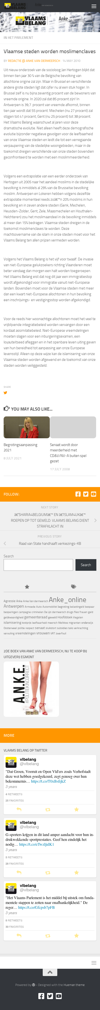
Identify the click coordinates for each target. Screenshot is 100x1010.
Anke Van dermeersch (35, 601)
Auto (39, 606)
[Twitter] (86, 494)
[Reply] (19, 809)
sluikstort (51, 628)
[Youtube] (93, 494)
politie (21, 628)
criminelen (37, 612)
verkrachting (81, 628)
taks (70, 628)
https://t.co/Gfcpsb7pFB (36, 907)
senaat (40, 628)
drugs (70, 612)
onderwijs (87, 622)
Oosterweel (10, 628)
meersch (53, 622)
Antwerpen (14, 606)
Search (9, 556)
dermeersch (59, 612)
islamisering (12, 622)
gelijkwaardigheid (14, 617)
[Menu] (94, 6)
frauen (83, 612)
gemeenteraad (35, 617)
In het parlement (18, 38)
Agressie (10, 601)
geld (90, 612)
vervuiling (9, 633)
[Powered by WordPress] (33, 984)
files (76, 612)
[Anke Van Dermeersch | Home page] (37, 6)
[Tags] (73, 587)
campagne (25, 612)
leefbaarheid (39, 622)
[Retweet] (47, 809)
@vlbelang (29, 763)
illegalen (78, 617)
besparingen (11, 612)
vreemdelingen (25, 633)
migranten (75, 622)
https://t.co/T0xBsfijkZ (48, 781)
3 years (11, 786)
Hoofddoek (65, 617)
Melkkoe (63, 622)
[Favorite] (76, 809)
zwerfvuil (61, 633)
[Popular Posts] (27, 587)
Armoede (30, 606)
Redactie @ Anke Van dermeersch (34, 61)
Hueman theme (74, 985)
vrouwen (43, 633)
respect (29, 628)
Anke (19, 601)
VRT (52, 633)
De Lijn (47, 612)
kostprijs (26, 622)
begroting (63, 606)
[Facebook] (78, 494)
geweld (52, 617)
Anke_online (67, 600)
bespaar (89, 606)
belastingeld (77, 606)
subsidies (62, 628)
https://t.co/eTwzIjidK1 (36, 844)
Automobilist (49, 606)
